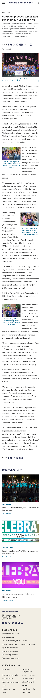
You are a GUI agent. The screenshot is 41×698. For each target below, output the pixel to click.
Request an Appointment (10, 658)
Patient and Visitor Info (10, 675)
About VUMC (26, 692)
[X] (16, 623)
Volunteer (25, 685)
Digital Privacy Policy (29, 689)
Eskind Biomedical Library (10, 682)
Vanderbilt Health (8, 637)
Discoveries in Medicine (10, 651)
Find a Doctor (6, 669)
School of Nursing (8, 679)
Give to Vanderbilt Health (10, 634)
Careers (4, 692)
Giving (4, 685)
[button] (3, 3)
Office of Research (28, 682)
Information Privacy (8, 689)
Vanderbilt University (28, 679)
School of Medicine (28, 675)
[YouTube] (9, 623)
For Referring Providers (10, 655)
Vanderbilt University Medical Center (14, 641)
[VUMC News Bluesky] (22, 623)
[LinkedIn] (19, 623)
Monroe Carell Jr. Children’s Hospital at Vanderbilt (18, 644)
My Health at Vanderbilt (10, 648)
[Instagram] (13, 623)
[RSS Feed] (3, 623)
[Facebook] (6, 623)
